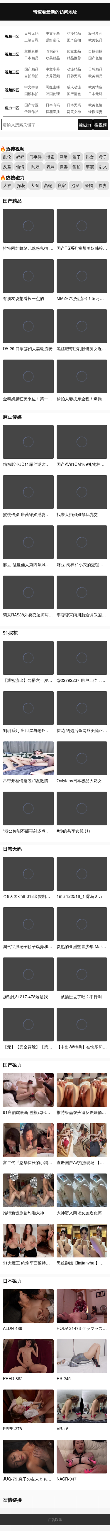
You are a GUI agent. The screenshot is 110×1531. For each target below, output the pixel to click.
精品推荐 (74, 57)
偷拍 (76, 166)
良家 (62, 185)
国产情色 (74, 93)
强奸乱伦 (53, 39)
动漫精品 (74, 33)
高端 (48, 185)
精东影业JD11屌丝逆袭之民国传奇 (34, 464)
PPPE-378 (12, 1428)
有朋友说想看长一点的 (23, 298)
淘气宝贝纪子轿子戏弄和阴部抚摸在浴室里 (42, 946)
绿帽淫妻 (95, 111)
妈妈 (20, 157)
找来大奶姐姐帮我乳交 (77, 514)
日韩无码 (31, 33)
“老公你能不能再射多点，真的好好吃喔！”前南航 (48, 831)
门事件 (35, 157)
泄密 (50, 157)
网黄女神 (74, 111)
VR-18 (62, 1428)
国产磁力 (12, 1064)
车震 (90, 166)
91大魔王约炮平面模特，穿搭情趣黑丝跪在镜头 (47, 1263)
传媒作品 (31, 111)
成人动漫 (74, 86)
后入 (103, 166)
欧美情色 (95, 86)
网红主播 (53, 86)
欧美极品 (95, 39)
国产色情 (95, 57)
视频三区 (12, 72)
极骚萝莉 (95, 33)
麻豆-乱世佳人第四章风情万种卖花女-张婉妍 (43, 564)
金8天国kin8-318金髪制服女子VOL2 (36, 896)
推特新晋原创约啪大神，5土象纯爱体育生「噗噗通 (49, 1212)
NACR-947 (67, 1479)
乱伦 (7, 157)
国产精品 (31, 68)
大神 (7, 185)
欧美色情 (95, 104)
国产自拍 (74, 39)
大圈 (35, 185)
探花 (21, 185)
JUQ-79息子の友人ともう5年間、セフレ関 (42, 1479)
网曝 (64, 157)
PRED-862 (13, 1378)
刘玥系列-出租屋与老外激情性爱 (32, 730)
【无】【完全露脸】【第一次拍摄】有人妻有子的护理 (52, 1047)
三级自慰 (31, 39)
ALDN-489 (12, 1328)
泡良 (75, 185)
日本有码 (53, 104)
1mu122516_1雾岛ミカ (79, 896)
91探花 (52, 50)
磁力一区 (12, 107)
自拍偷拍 (95, 50)
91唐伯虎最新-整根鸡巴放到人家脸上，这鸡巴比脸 (49, 1112)
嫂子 (76, 157)
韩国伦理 (53, 93)
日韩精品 (95, 68)
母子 (103, 157)
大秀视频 (53, 75)
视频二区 (12, 54)
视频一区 (12, 36)
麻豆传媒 (12, 416)
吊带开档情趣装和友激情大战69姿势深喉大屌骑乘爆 (50, 780)
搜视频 (100, 125)
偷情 (20, 166)
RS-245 (64, 1378)
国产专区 (31, 104)
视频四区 (12, 89)
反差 (7, 166)
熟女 (90, 157)
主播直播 (31, 50)
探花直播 (53, 111)
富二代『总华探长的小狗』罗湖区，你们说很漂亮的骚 (52, 1162)
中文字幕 (53, 33)
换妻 (64, 166)
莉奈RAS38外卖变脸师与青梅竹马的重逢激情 (44, 615)
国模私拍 (31, 93)
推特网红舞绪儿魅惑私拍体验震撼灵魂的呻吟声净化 (51, 248)
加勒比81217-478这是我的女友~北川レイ (41, 996)
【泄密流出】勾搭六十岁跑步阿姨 (34, 680)
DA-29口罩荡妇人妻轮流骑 (28, 348)
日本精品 (31, 57)
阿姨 (35, 166)
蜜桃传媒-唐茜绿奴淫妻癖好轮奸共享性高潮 (42, 514)
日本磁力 (12, 1280)
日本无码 (95, 93)
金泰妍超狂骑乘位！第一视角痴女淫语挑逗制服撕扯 (51, 399)
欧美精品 (53, 57)
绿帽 (89, 185)
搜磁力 (85, 125)
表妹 (50, 166)
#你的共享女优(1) (73, 831)
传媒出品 (74, 50)
